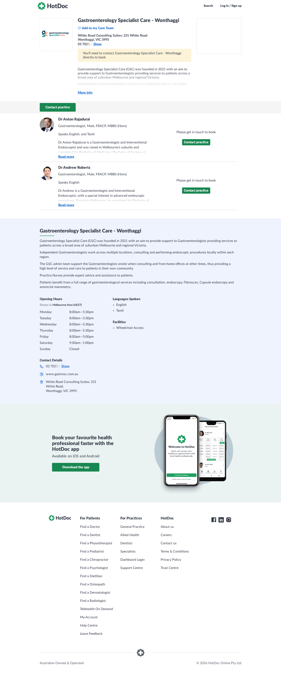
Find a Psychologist (94, 568)
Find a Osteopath (92, 584)
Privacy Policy (171, 559)
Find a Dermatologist (95, 592)
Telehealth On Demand (96, 609)
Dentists (126, 543)
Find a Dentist (90, 535)
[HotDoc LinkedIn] (221, 520)
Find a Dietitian (91, 576)
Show (97, 44)
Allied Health (129, 535)
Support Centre (131, 568)
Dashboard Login (132, 559)
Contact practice (57, 107)
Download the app (75, 467)
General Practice (132, 526)
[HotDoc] (53, 6)
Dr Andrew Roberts (74, 168)
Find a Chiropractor (94, 559)
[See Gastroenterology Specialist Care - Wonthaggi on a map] (219, 36)
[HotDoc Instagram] (228, 520)
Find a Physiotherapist (96, 543)
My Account (89, 617)
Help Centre (89, 625)
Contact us (168, 543)
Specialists (128, 551)
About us (167, 526)
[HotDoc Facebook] (213, 520)
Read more (66, 156)
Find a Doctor (90, 526)
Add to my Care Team (98, 28)
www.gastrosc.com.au (62, 374)
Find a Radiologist (93, 600)
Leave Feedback (91, 633)
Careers (166, 535)
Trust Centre (170, 568)
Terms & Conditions (175, 551)
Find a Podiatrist (92, 551)
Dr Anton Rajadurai (74, 119)
